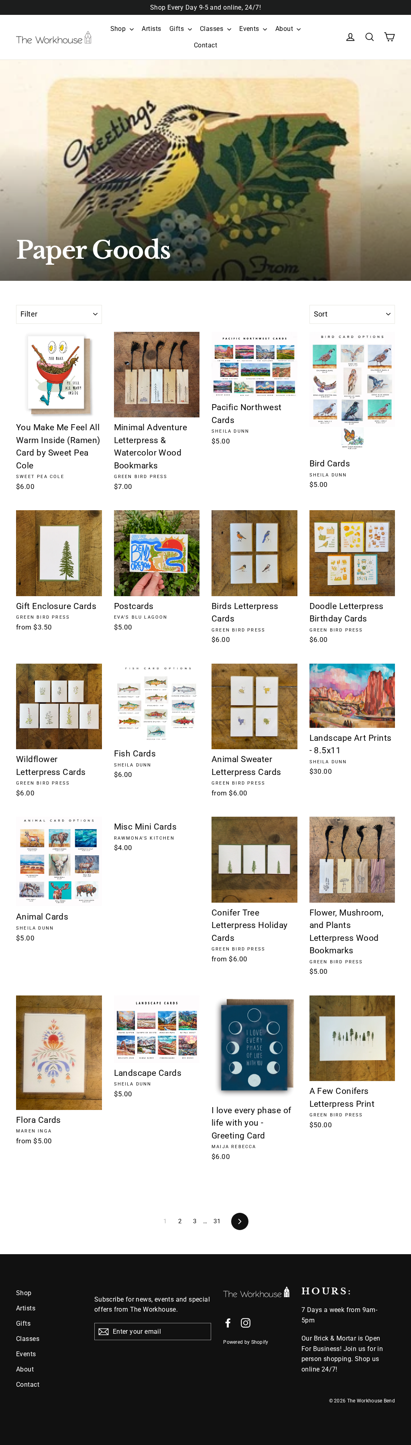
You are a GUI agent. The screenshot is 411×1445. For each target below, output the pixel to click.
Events (250, 29)
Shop (119, 29)
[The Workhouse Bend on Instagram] (245, 1323)
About (285, 29)
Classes (212, 29)
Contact (205, 45)
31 (217, 1221)
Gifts (177, 29)
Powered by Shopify (245, 1342)
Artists (151, 29)
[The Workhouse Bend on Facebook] (228, 1323)
